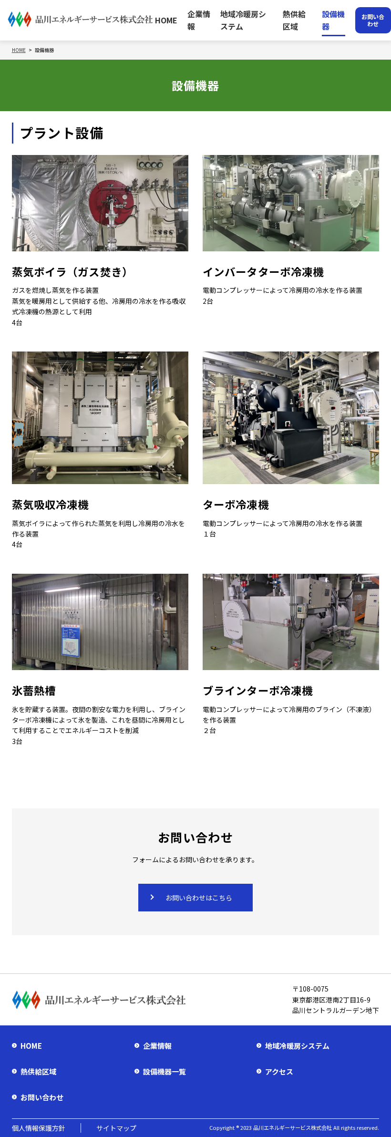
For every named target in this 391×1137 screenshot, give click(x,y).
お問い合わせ (42, 1097)
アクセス (279, 1071)
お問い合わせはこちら (198, 897)
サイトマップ (116, 1128)
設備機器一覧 (164, 1071)
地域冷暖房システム (243, 20)
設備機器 (333, 20)
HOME (166, 20)
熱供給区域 (294, 20)
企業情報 (198, 20)
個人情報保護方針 (38, 1128)
